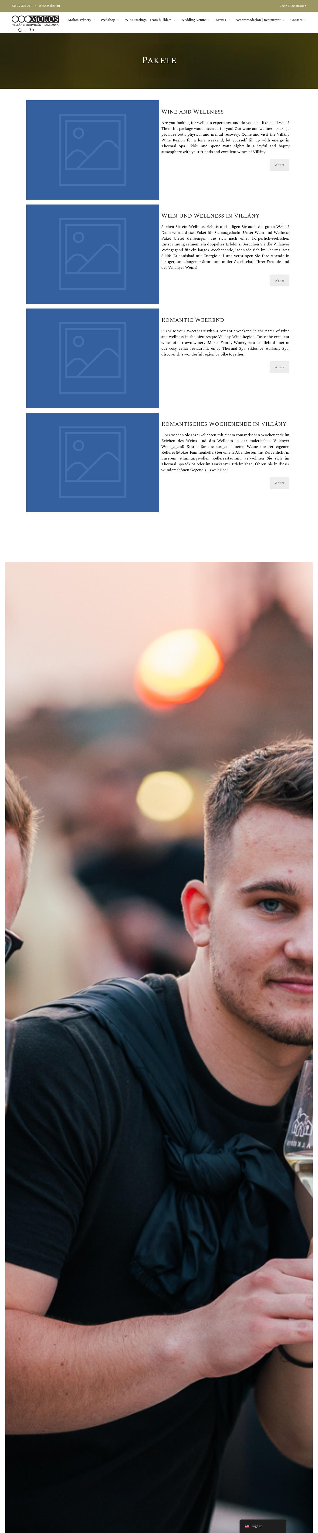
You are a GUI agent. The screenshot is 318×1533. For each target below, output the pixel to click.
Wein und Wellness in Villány (210, 215)
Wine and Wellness (192, 111)
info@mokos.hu (49, 5)
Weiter (279, 164)
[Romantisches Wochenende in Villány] (92, 462)
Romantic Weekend (192, 320)
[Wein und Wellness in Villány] (92, 254)
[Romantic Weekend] (92, 358)
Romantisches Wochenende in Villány (224, 424)
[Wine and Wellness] (92, 150)
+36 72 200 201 (22, 5)
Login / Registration (293, 5)
